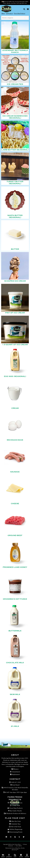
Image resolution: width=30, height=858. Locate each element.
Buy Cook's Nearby (16, 811)
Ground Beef (15, 535)
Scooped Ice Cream (15, 281)
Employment (15, 774)
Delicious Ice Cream (15, 803)
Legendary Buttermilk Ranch (15, 51)
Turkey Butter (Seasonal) (15, 183)
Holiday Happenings (15, 829)
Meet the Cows (16, 821)
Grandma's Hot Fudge (15, 599)
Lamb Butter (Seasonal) (15, 150)
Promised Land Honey (15, 567)
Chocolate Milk (15, 663)
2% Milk (15, 726)
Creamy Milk (16, 805)
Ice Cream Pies (15, 84)
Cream (15, 408)
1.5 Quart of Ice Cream (15, 345)
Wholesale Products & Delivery (16, 813)
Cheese (15, 504)
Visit (15, 857)
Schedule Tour (16, 824)
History (16, 769)
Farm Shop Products (16, 808)
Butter (15, 249)
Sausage (15, 472)
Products (9, 857)
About (3, 857)
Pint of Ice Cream (15, 313)
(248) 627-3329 (16, 782)
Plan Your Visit (15, 818)
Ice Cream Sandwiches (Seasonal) (15, 117)
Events (21, 857)
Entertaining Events (16, 832)
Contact (27, 857)
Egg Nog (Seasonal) (15, 376)
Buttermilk (15, 631)
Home (3, 13)
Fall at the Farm (16, 827)
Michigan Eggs (15, 440)
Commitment (15, 772)
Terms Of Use (19, 846)
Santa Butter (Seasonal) (15, 216)
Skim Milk (15, 694)
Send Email (16, 785)
